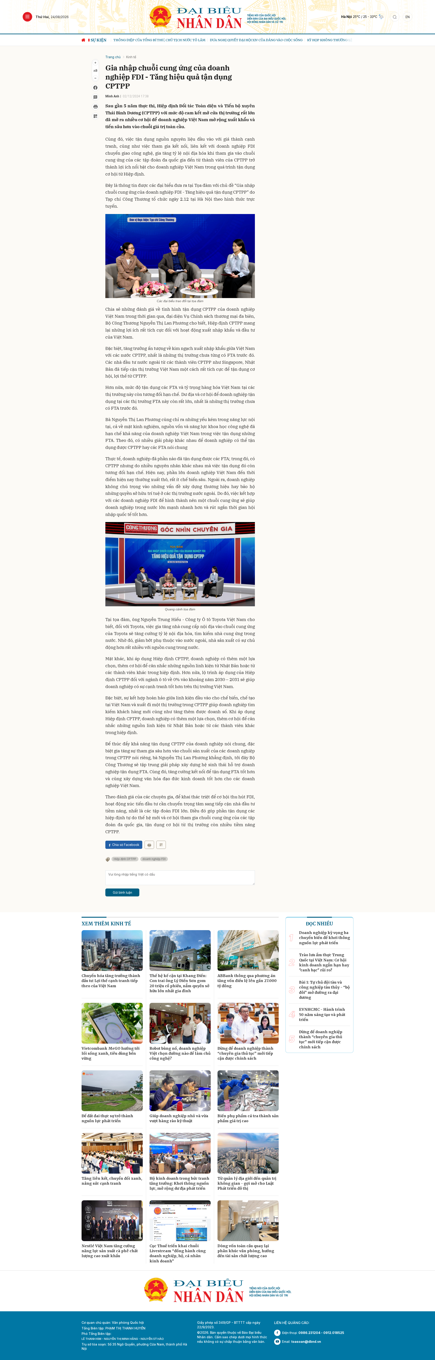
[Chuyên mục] (27, 17)
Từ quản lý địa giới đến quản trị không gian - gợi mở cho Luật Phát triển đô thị (247, 1183)
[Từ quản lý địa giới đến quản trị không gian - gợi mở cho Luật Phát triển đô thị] (248, 1153)
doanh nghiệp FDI (154, 859)
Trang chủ (113, 57)
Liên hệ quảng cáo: (291, 1323)
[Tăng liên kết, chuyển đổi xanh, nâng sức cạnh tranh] (112, 1153)
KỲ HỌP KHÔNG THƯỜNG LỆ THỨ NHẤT (334, 40)
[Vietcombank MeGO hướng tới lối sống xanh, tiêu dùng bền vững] (112, 1023)
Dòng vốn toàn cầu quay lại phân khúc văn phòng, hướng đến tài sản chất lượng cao (246, 1251)
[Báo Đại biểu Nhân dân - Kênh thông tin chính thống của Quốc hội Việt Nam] (217, 16)
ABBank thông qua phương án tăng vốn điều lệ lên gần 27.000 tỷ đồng (247, 980)
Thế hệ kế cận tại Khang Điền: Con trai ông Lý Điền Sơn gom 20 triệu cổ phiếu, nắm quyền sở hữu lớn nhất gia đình (179, 983)
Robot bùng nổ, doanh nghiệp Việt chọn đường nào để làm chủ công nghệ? (180, 1053)
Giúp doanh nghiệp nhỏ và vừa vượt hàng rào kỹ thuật (179, 1118)
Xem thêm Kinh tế (106, 924)
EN (408, 17)
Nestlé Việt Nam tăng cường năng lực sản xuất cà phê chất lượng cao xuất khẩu (110, 1251)
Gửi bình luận (122, 892)
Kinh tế (131, 57)
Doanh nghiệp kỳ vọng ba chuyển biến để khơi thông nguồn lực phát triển (324, 937)
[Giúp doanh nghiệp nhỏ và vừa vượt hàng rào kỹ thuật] (180, 1090)
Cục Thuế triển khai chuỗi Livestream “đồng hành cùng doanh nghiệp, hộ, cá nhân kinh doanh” (178, 1253)
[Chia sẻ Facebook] (95, 87)
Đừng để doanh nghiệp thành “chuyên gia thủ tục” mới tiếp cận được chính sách (245, 1053)
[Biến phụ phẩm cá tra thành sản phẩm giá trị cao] (248, 1090)
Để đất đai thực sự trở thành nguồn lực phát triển (107, 1118)
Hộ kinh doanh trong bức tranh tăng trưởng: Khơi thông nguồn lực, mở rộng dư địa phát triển (179, 1183)
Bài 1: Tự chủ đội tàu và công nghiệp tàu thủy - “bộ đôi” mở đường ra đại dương (324, 990)
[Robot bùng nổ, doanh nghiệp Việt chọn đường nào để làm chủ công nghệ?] (180, 1023)
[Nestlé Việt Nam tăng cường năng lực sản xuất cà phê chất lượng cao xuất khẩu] (112, 1220)
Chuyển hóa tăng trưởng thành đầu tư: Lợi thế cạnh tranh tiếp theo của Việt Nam (111, 980)
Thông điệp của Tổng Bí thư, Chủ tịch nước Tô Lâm (155, 40)
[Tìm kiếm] (394, 17)
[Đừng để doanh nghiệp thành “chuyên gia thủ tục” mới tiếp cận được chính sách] (248, 1023)
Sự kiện (98, 40)
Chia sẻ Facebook (125, 845)
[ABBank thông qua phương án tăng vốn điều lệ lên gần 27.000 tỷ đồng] (248, 950)
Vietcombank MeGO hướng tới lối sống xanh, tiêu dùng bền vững (111, 1053)
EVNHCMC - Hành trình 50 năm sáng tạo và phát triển (322, 1014)
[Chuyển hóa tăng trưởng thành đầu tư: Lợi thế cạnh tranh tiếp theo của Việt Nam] (112, 950)
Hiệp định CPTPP (125, 859)
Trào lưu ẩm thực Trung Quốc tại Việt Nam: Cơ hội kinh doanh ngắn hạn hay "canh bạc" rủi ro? (324, 962)
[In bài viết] (95, 106)
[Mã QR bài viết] (95, 116)
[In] (149, 845)
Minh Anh (112, 96)
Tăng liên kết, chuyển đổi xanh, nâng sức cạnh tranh (112, 1181)
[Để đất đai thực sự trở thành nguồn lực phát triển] (112, 1090)
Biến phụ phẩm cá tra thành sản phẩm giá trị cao (248, 1118)
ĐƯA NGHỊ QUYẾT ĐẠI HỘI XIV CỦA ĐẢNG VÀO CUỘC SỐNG (251, 40)
